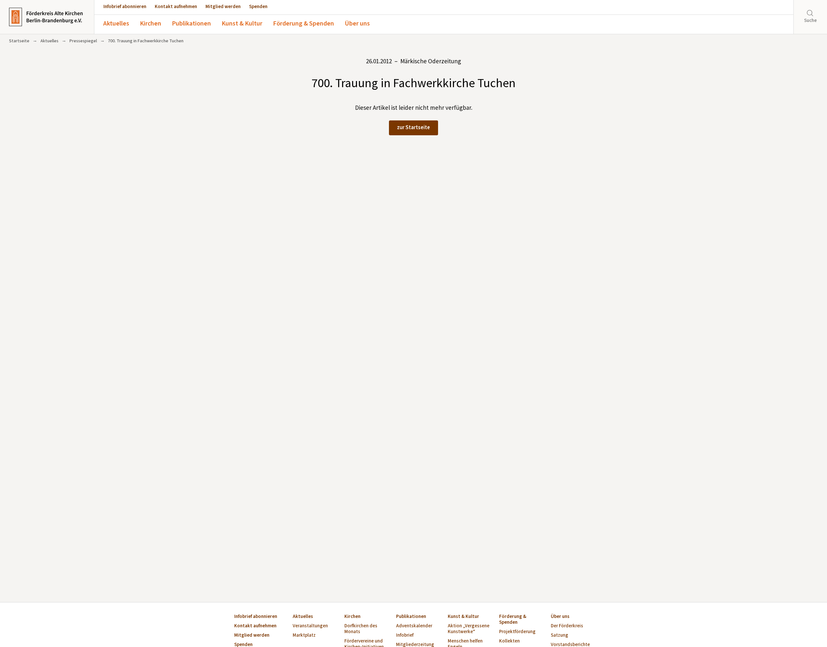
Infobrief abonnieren (124, 6)
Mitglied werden (223, 6)
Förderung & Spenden (303, 23)
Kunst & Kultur (242, 23)
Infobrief (405, 635)
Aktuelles (116, 23)
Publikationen (191, 23)
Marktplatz (304, 635)
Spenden (258, 6)
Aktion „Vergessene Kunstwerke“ (468, 629)
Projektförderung (517, 632)
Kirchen (150, 23)
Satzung (559, 635)
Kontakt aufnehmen (176, 6)
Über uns (357, 23)
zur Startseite (413, 127)
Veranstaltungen (310, 626)
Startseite (19, 41)
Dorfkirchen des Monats (360, 629)
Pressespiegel (83, 41)
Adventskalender (414, 626)
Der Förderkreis (567, 626)
